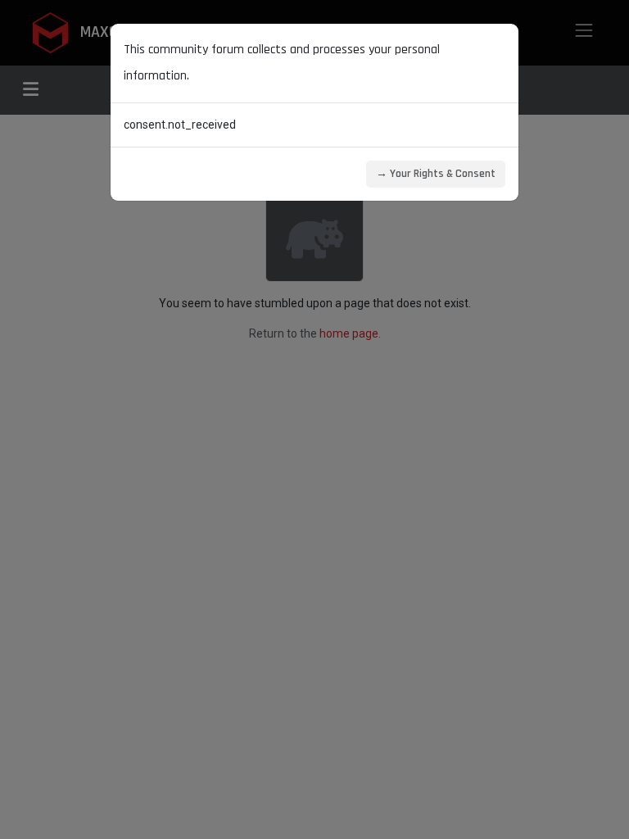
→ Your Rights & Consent (436, 173)
